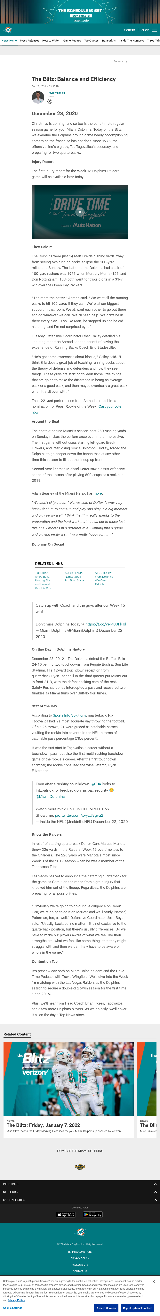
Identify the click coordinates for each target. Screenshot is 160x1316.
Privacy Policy (80, 1258)
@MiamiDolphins (50, 796)
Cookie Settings (12, 1307)
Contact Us (80, 1271)
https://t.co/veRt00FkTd (105, 624)
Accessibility (80, 1264)
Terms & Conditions (80, 1251)
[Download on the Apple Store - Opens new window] (66, 1215)
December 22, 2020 (110, 821)
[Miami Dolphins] (80, 1232)
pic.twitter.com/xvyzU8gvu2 (79, 815)
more (98, 493)
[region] (80, 1295)
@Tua (96, 783)
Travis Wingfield (56, 92)
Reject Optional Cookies (137, 1308)
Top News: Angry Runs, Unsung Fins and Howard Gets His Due (43, 580)
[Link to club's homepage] (7, 28)
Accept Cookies (106, 1308)
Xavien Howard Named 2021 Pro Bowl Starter (75, 576)
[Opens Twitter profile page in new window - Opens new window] (49, 101)
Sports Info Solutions (69, 715)
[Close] (153, 1281)
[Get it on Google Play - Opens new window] (93, 1216)
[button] (80, 212)
